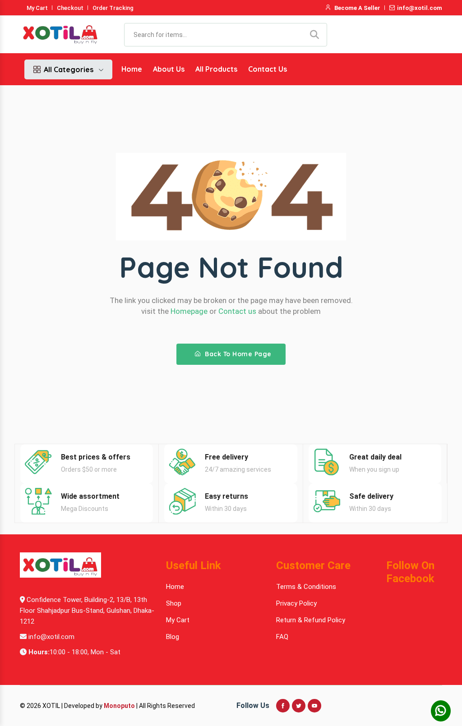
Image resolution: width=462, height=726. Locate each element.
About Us (169, 69)
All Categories (68, 69)
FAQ (282, 637)
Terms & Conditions (306, 587)
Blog (172, 637)
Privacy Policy (296, 603)
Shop (173, 603)
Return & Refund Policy (310, 620)
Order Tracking (113, 8)
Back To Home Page (237, 354)
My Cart (37, 8)
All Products (216, 69)
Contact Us (267, 69)
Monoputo (119, 705)
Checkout (70, 8)
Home (131, 69)
